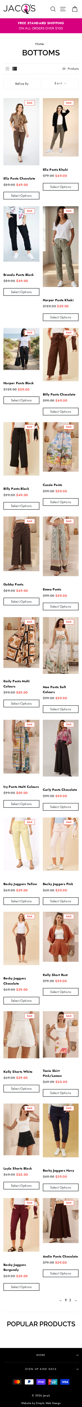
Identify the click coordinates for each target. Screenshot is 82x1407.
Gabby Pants (13, 584)
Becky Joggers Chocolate (14, 980)
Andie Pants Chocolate (60, 1256)
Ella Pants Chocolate (19, 178)
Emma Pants (52, 589)
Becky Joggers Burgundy (14, 1267)
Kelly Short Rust (55, 975)
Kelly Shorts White (18, 1071)
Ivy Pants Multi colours (21, 786)
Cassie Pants (52, 485)
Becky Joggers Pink (58, 884)
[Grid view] (8, 68)
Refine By (21, 83)
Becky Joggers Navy (58, 1170)
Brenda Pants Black (18, 274)
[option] (41, 26)
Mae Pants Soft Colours (54, 689)
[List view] (15, 68)
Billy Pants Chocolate (59, 394)
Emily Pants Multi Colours (16, 683)
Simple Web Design (48, 1403)
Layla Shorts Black (17, 1168)
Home (39, 44)
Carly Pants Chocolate (60, 789)
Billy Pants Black (16, 488)
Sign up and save (41, 1369)
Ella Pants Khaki (55, 169)
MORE (40, 1355)
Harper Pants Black (18, 383)
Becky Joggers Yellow (20, 884)
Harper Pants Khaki (58, 300)
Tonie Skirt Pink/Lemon (52, 1073)
